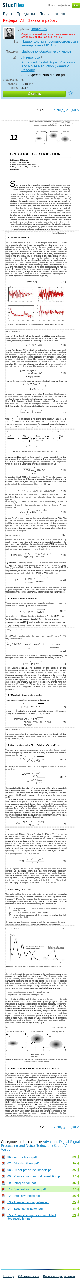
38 (74, 1208)
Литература (30, 57)
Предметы (25, 14)
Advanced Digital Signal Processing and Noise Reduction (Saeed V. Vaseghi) (49, 66)
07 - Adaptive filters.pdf (23, 1163)
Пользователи (52, 14)
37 (74, 1176)
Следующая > (66, 110)
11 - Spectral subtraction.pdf (26, 1189)
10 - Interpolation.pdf (21, 1183)
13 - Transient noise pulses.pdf (28, 1202)
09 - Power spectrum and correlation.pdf (34, 1176)
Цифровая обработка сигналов (46, 51)
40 (74, 1163)
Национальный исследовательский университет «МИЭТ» (49, 43)
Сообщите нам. (53, 37)
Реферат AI (13, 20)
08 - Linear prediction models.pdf (29, 1170)
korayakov (39, 29)
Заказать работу (42, 20)
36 (74, 1195)
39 (74, 1157)
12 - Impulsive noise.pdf (23, 1195)
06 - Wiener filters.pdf (22, 1157)
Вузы (7, 14)
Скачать (34, 94)
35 (74, 1170)
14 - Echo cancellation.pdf (25, 1208)
